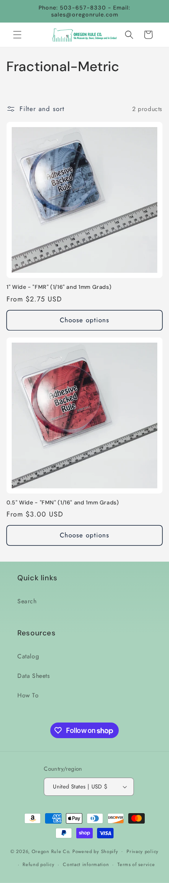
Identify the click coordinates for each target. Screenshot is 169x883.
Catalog (28, 656)
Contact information (86, 864)
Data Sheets (33, 675)
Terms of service (136, 864)
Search (27, 601)
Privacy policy (143, 851)
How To (28, 695)
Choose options (84, 320)
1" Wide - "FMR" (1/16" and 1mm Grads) (58, 287)
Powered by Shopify (95, 850)
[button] (17, 34)
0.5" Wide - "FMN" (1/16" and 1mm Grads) (62, 502)
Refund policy (38, 864)
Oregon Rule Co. (51, 850)
